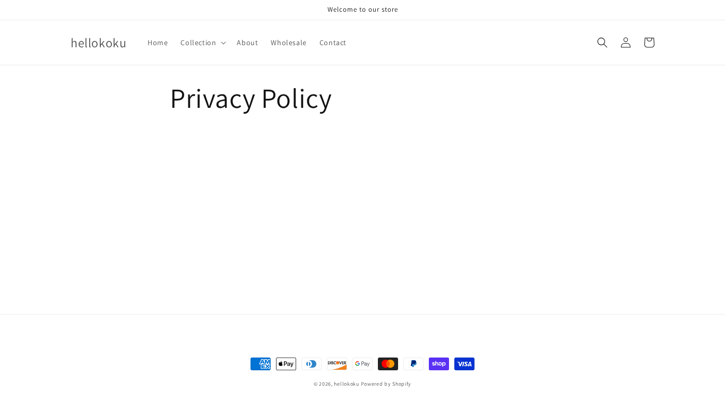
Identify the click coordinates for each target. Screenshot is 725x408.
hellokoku (346, 383)
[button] (202, 42)
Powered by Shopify (386, 383)
